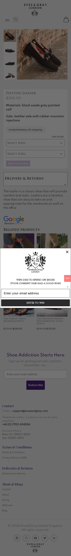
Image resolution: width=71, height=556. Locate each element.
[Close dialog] (67, 251)
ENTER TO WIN (35, 302)
